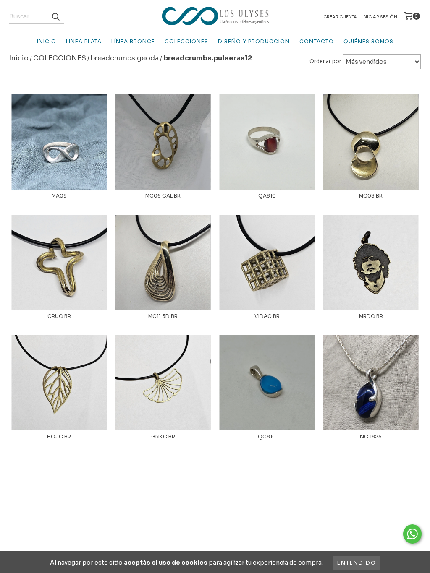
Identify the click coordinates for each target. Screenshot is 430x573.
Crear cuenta (340, 17)
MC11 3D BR (163, 316)
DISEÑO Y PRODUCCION (254, 41)
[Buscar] (55, 16)
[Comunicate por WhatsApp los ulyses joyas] (412, 534)
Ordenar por (325, 61)
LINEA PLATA (84, 41)
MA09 (59, 196)
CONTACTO (316, 41)
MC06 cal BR (163, 196)
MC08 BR (371, 196)
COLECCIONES (186, 41)
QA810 (267, 196)
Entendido (356, 563)
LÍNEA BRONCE (133, 41)
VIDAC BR (267, 316)
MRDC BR (371, 316)
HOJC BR (59, 436)
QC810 (267, 436)
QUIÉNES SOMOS (368, 41)
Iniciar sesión (379, 17)
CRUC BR (59, 316)
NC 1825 (371, 436)
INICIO (46, 41)
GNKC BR (163, 436)
